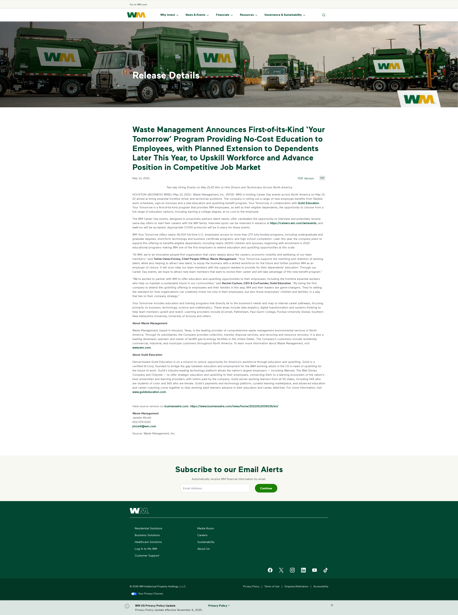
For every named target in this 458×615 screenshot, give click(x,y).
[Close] (332, 605)
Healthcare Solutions (148, 541)
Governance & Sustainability (283, 14)
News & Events (195, 14)
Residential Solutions (148, 528)
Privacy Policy (251, 586)
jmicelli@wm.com (144, 426)
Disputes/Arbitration (296, 586)
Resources (247, 14)
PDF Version (306, 178)
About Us (203, 548)
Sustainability (206, 541)
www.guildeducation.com (149, 391)
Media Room (205, 528)
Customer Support (147, 555)
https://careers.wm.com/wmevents (293, 223)
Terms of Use (271, 586)
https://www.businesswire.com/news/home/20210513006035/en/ (234, 406)
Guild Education (308, 203)
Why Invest (167, 14)
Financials (222, 14)
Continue (266, 488)
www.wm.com (141, 347)
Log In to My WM (146, 548)
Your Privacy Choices (150, 593)
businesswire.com (176, 406)
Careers (202, 535)
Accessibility (320, 586)
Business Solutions (147, 535)
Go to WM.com (138, 4)
